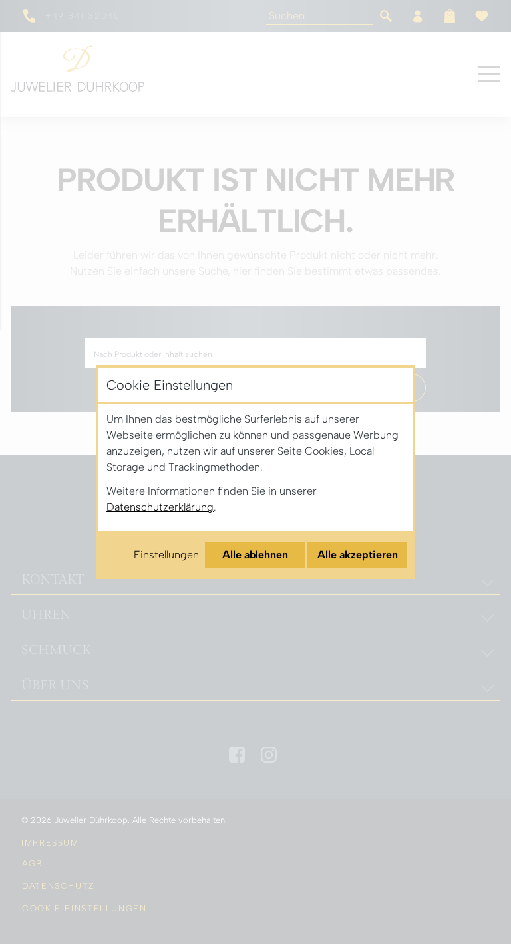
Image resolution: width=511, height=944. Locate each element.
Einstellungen (166, 554)
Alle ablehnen (255, 554)
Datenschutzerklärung (160, 507)
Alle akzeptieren (357, 554)
